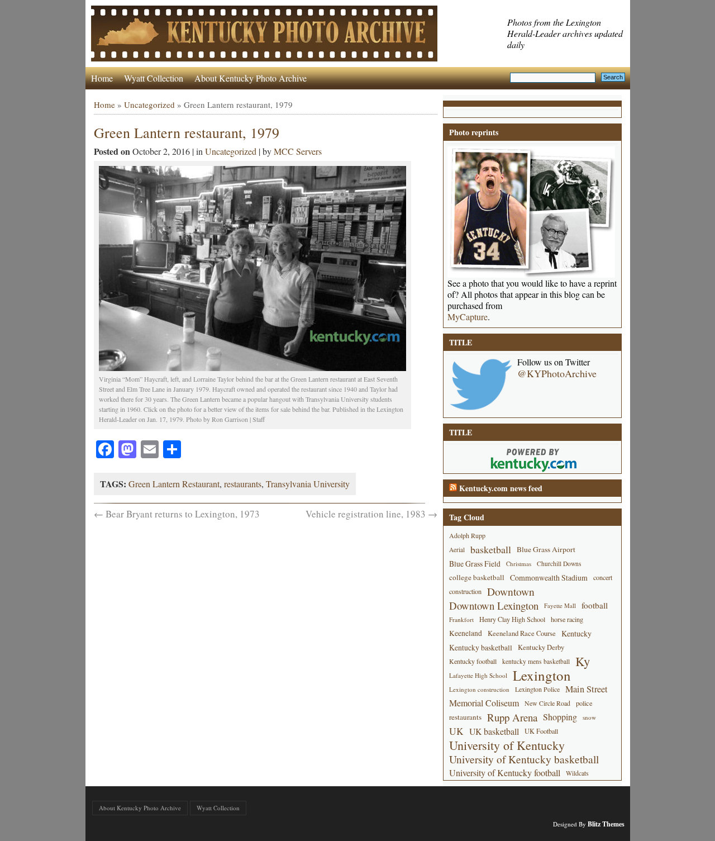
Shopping (560, 717)
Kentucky (576, 633)
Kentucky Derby (541, 647)
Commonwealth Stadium (549, 577)
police (584, 703)
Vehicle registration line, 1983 (371, 513)
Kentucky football (473, 661)
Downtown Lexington (493, 605)
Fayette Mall (560, 605)
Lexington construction (479, 689)
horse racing (567, 619)
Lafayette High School (478, 675)
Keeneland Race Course (522, 633)
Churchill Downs (559, 563)
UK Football (541, 730)
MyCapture (467, 316)
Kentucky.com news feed (500, 488)
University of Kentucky (507, 745)
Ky (582, 661)
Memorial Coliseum (484, 703)
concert (602, 577)
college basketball (476, 577)
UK (456, 731)
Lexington (542, 675)
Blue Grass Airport (546, 549)
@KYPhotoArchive (557, 373)
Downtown (511, 591)
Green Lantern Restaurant (174, 484)
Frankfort (461, 619)
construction (465, 591)
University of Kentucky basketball (524, 759)
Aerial (457, 549)
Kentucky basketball (480, 647)
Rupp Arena (512, 717)
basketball (490, 549)
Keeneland (465, 633)
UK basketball (494, 731)
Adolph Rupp (467, 535)
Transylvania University (308, 484)
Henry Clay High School (512, 619)
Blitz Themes (606, 824)
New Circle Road (547, 703)
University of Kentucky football (504, 773)
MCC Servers (298, 151)
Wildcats (577, 772)
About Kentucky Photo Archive (250, 78)
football (594, 605)
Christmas (518, 563)
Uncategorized (149, 104)
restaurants (242, 484)
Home (102, 78)
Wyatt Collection (153, 78)
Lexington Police (537, 689)
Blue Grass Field (474, 563)
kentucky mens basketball (536, 661)
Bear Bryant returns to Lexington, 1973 (177, 513)
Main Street (586, 689)
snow (589, 717)
